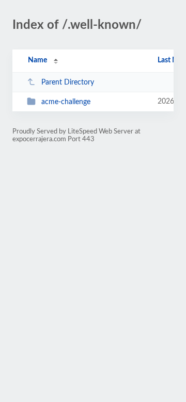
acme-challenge (65, 102)
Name (37, 60)
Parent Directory (67, 82)
